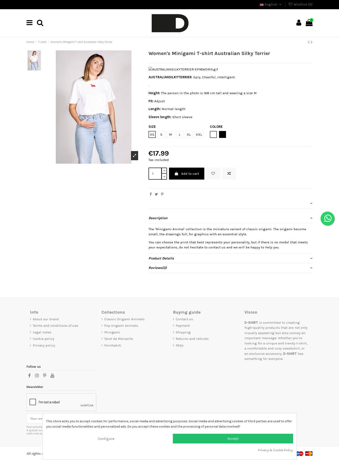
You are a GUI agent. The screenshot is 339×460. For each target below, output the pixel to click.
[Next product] (311, 42)
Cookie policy (43, 339)
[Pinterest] (162, 194)
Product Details (161, 258)
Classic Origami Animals (124, 319)
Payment (183, 325)
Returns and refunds (192, 339)
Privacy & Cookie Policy (275, 450)
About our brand (46, 319)
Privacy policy (44, 345)
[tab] (230, 203)
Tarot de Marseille (118, 339)
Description (158, 218)
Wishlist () (302, 4)
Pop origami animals (121, 325)
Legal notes (42, 332)
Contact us (184, 319)
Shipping (183, 332)
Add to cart (190, 174)
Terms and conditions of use (55, 325)
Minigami (112, 332)
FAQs (180, 345)
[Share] (151, 194)
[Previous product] (309, 42)
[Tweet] (156, 194)
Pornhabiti (112, 345)
